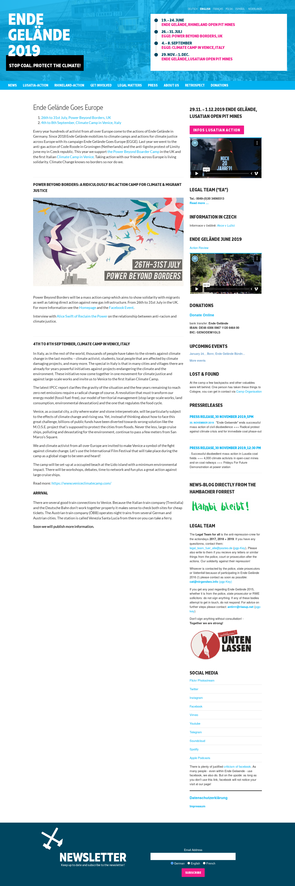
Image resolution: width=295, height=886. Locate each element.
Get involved (101, 85)
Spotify (194, 749)
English (205, 8)
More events (197, 360)
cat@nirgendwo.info (204, 581)
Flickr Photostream (202, 680)
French (210, 863)
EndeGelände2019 (39, 34)
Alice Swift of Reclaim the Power (82, 316)
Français (218, 8)
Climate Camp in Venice (75, 157)
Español (240, 8)
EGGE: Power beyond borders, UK (192, 35)
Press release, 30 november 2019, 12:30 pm (225, 448)
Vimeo (194, 715)
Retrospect (195, 85)
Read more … (199, 203)
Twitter (194, 689)
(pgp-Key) (225, 581)
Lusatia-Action (35, 85)
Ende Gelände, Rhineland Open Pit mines (198, 24)
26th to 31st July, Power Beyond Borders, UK (76, 118)
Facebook (196, 706)
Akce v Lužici (226, 225)
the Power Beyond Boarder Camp (133, 152)
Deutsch (192, 8)
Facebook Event (121, 307)
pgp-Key (239, 548)
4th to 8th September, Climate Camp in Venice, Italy (81, 123)
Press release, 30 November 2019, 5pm (221, 417)
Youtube (195, 723)
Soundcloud (197, 741)
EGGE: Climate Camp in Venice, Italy (193, 47)
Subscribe (193, 873)
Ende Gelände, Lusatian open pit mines (197, 58)
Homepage (87, 307)
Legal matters (130, 85)
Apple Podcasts (200, 758)
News (12, 85)
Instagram (196, 697)
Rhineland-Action (69, 85)
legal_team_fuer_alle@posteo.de (211, 548)
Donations (219, 85)
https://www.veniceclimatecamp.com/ (81, 483)
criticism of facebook (237, 766)
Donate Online (202, 314)
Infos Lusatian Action (216, 130)
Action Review (199, 247)
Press (153, 85)
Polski (229, 8)
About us (171, 85)
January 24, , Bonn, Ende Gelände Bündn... (217, 354)
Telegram (196, 732)
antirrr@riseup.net (240, 606)
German (179, 863)
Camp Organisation (249, 391)
